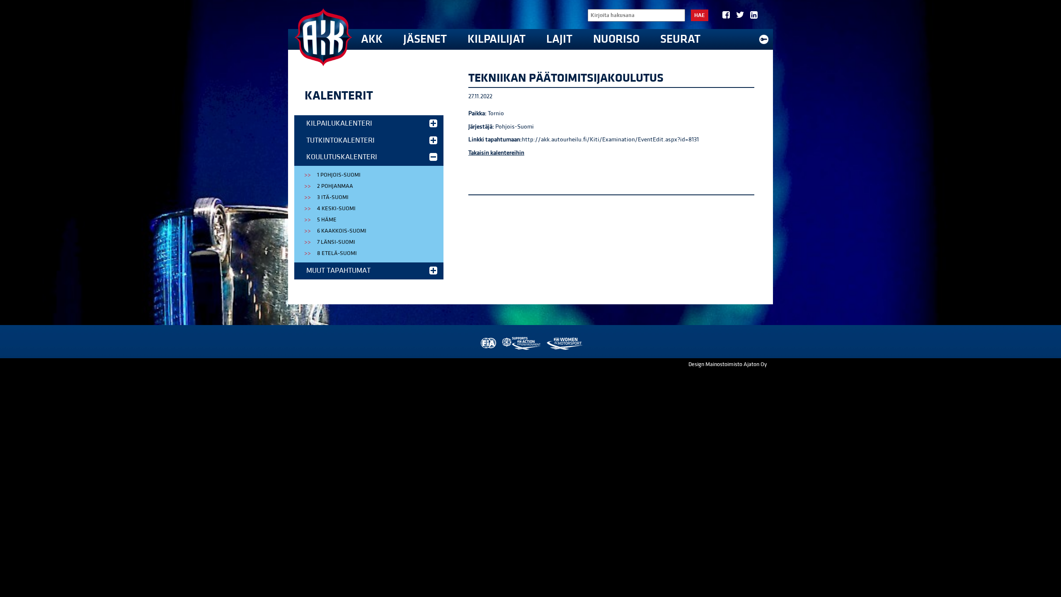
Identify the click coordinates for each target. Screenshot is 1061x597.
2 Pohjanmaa (335, 186)
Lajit (559, 39)
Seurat (680, 39)
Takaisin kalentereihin (496, 153)
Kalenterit (339, 95)
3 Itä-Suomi (333, 197)
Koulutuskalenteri (341, 157)
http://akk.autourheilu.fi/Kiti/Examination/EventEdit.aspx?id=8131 (610, 139)
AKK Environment (521, 343)
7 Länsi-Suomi (336, 242)
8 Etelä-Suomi (337, 253)
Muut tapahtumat (338, 270)
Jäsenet (425, 39)
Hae (699, 15)
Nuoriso (616, 39)
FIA (487, 343)
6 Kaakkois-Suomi (341, 231)
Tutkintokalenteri (340, 140)
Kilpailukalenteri (339, 123)
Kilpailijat (497, 39)
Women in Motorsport (564, 343)
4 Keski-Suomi (336, 208)
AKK (372, 39)
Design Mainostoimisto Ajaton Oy (727, 364)
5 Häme (327, 219)
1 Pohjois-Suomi (339, 175)
